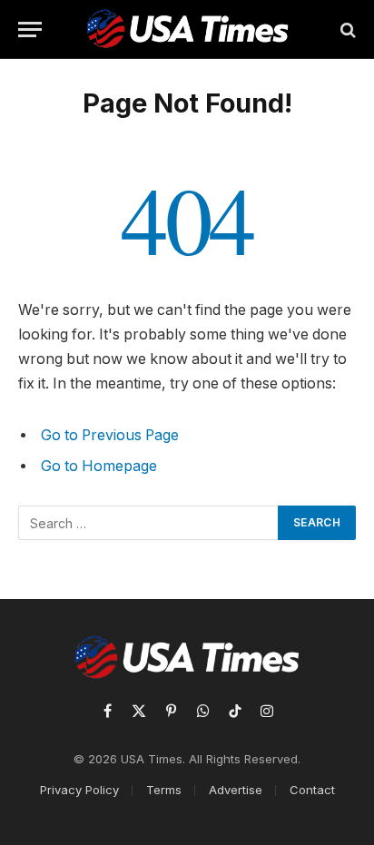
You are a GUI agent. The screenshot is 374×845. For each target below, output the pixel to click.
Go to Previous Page (110, 435)
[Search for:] (149, 523)
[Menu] (30, 29)
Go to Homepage (99, 466)
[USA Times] (187, 29)
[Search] (346, 29)
